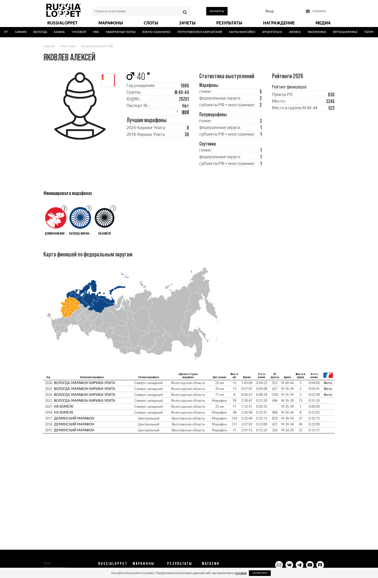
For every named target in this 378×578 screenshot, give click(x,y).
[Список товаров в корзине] (316, 13)
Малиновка (313, 32)
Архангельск (268, 32)
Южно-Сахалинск (153, 32)
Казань (55, 32)
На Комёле (64, 406)
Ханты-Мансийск (238, 32)
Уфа (92, 32)
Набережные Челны (117, 32)
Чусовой (75, 32)
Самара (17, 32)
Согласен (260, 573)
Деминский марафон (74, 418)
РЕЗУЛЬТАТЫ (179, 563)
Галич (365, 32)
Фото (328, 383)
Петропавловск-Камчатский (196, 32)
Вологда (36, 32)
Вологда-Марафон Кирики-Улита (84, 383)
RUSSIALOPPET (113, 563)
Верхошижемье (341, 32)
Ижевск (291, 32)
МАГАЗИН (210, 563)
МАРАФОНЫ (144, 563)
